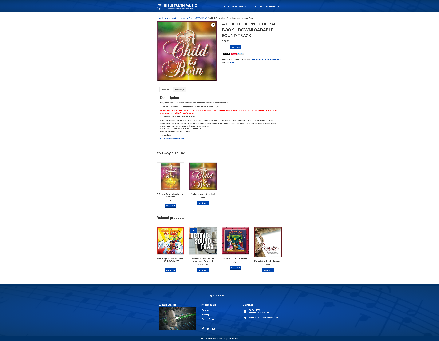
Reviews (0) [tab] (179, 90)
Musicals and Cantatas (170, 18)
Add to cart (235, 47)
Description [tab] (166, 90)
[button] (278, 6)
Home (159, 18)
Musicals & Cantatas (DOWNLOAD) (194, 18)
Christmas (230, 62)
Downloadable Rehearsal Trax (172, 138)
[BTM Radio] (177, 318)
